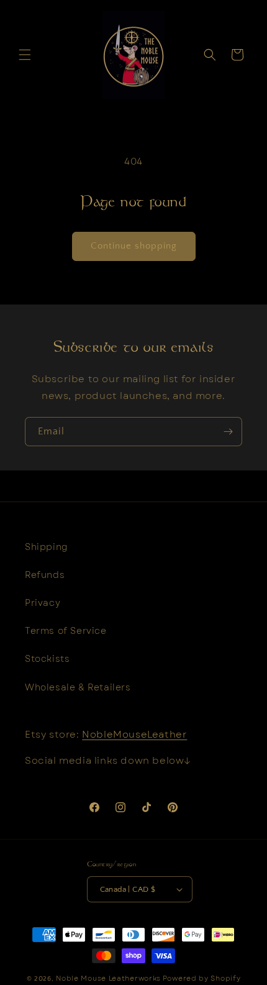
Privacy (42, 603)
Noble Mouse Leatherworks (108, 978)
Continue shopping (134, 246)
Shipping (46, 547)
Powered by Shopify (202, 978)
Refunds (45, 575)
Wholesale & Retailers (78, 687)
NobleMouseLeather (134, 734)
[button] (24, 54)
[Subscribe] (228, 431)
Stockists (47, 659)
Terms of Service (66, 631)
